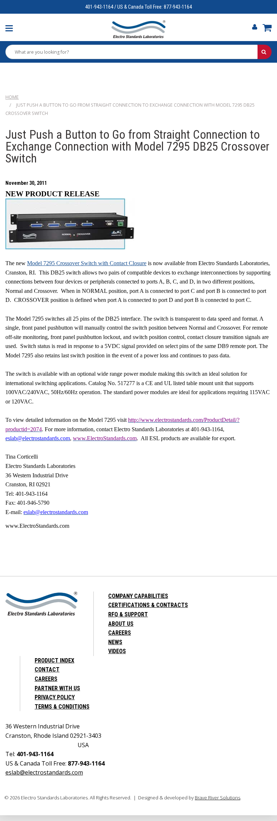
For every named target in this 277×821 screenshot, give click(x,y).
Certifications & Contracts (148, 605)
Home (12, 97)
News (115, 642)
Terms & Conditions (62, 706)
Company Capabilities (138, 596)
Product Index (54, 660)
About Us (120, 623)
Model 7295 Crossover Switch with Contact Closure (86, 263)
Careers (119, 632)
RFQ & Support (128, 614)
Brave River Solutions (217, 797)
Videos (117, 651)
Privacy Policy (55, 697)
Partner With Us (57, 688)
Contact (47, 669)
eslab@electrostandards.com (44, 772)
